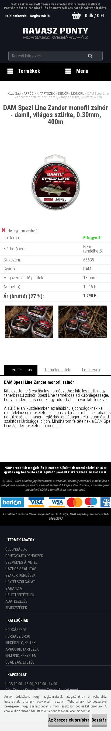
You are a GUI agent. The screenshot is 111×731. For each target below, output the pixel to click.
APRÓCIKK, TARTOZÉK (39, 93)
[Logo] (56, 33)
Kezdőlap (14, 93)
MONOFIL (77, 93)
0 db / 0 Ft (95, 15)
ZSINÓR (63, 93)
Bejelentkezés (16, 16)
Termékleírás (21, 369)
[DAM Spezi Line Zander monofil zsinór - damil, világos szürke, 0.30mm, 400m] (55, 147)
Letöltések (91, 369)
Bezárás (99, 720)
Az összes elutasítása (68, 720)
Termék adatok (57, 369)
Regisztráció (40, 16)
